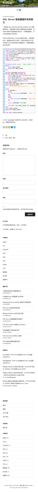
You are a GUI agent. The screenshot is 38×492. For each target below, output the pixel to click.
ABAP (4, 242)
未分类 (5, 276)
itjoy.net (5, 427)
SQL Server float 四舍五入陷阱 (12, 336)
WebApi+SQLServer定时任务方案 (13, 313)
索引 (14, 137)
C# (4, 246)
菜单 (20, 10)
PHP (4, 253)
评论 (4, 153)
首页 (4, 405)
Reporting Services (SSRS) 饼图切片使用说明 (17, 302)
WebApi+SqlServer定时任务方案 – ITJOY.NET (17, 373)
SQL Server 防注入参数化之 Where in (14, 324)
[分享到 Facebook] (12, 127)
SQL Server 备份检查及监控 (11, 308)
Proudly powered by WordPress (19, 487)
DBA (6, 137)
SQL (6, 135)
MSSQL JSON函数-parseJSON (15, 369)
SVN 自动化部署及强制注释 (11, 341)
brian (12, 16)
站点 (4, 197)
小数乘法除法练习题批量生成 (12, 291)
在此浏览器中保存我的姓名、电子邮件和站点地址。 (19, 209)
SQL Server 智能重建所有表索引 (13, 319)
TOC (4, 268)
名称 (4, 179)
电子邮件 (6, 188)
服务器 (5, 272)
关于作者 (5, 413)
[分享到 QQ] (4, 127)
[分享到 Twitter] (15, 127)
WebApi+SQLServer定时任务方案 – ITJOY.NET (17, 367)
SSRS (5, 264)
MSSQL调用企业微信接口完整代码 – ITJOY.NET (17, 381)
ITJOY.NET (8, 2)
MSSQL (10, 137)
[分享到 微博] (7, 127)
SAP (4, 257)
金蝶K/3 (5, 279)
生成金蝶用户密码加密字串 (11, 330)
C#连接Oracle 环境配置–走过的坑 (13, 296)
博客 (4, 409)
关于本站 (5, 417)
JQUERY (5, 249)
